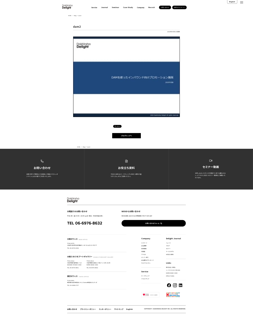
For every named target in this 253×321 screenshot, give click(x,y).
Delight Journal (173, 238)
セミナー (168, 248)
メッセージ (144, 243)
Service (94, 7)
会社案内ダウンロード (147, 260)
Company (140, 7)
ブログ (168, 246)
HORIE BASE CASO (171, 273)
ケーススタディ (170, 251)
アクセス (143, 254)
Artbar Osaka (170, 276)
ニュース (168, 243)
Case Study (128, 7)
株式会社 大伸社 (170, 267)
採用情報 (143, 248)
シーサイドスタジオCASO (173, 270)
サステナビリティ (145, 263)
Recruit (151, 7)
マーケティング (145, 276)
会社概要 (143, 246)
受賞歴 (143, 251)
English (232, 2)
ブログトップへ (126, 135)
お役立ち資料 (170, 254)
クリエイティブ (145, 279)
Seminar (115, 7)
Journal (104, 7)
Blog (75, 15)
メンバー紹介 (145, 257)
